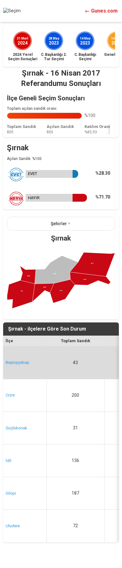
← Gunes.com (101, 11)
